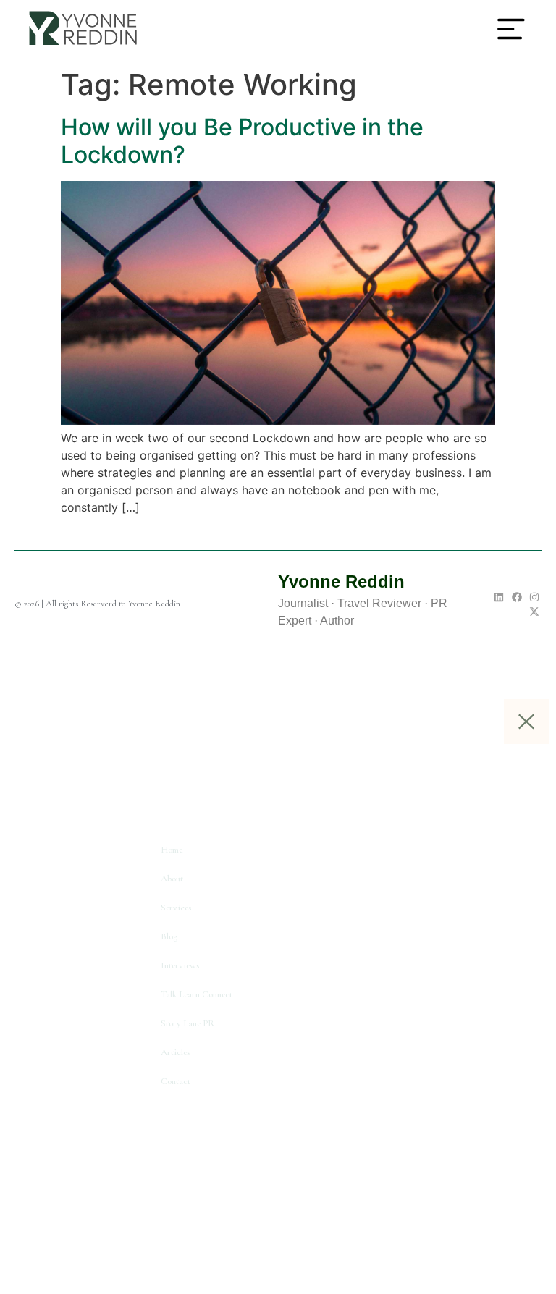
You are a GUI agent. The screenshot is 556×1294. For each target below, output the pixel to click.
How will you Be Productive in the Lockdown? (242, 141)
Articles (175, 1052)
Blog (169, 936)
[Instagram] (534, 597)
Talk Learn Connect (196, 994)
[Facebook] (517, 597)
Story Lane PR (188, 1023)
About (172, 878)
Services (176, 907)
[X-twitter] (534, 611)
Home (171, 849)
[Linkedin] (499, 597)
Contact (175, 1081)
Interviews (180, 965)
